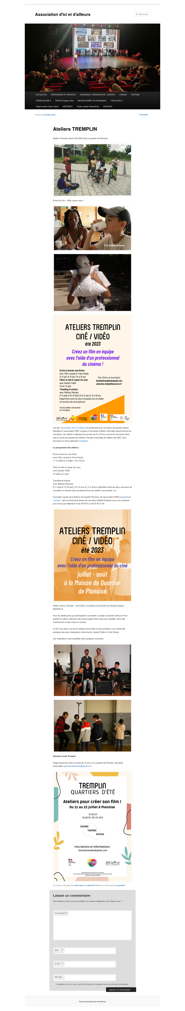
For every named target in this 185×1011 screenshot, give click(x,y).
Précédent (143, 114)
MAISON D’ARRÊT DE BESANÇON (92, 100)
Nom (59, 950)
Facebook (83, 440)
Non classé (79, 885)
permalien (121, 885)
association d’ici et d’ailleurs (73, 427)
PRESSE (123, 94)
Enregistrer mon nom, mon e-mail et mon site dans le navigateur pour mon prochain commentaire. (92, 984)
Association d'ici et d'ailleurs (62, 14)
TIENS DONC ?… (118, 100)
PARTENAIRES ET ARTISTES (63, 94)
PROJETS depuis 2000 (64, 100)
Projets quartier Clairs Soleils (47, 106)
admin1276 (91, 885)
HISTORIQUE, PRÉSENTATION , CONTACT (97, 94)
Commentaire (61, 913)
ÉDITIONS (135, 94)
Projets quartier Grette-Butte (88, 106)
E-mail (59, 963)
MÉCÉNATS (68, 106)
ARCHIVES (107, 106)
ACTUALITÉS (41, 94)
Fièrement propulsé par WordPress (92, 1001)
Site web (58, 977)
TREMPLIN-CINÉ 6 (43, 100)
